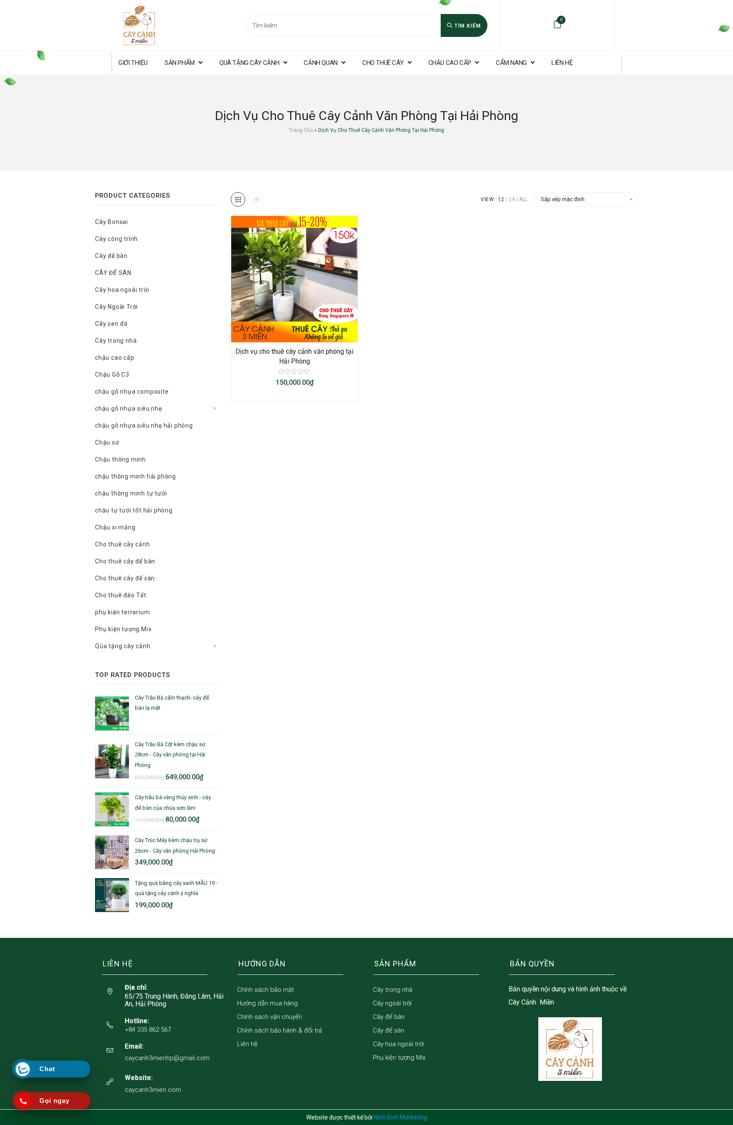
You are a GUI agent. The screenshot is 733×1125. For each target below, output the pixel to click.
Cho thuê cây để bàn (125, 561)
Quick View (303, 333)
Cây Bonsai (111, 221)
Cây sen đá (111, 323)
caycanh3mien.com (153, 1090)
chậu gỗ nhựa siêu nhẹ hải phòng (144, 425)
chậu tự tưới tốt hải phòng (134, 510)
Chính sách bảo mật (265, 989)
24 (512, 199)
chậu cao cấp (114, 357)
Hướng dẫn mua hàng (267, 1003)
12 (501, 199)
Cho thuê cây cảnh (122, 544)
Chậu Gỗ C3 (112, 374)
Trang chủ (301, 130)
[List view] (256, 199)
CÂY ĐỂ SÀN (113, 272)
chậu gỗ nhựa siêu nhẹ (128, 408)
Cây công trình (116, 238)
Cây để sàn (388, 1030)
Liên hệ (247, 1044)
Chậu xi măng (115, 527)
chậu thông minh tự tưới (131, 493)
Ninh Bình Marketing (400, 1117)
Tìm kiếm (467, 26)
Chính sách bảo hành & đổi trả (279, 1030)
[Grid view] (238, 199)
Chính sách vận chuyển (269, 1017)
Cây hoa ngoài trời (122, 289)
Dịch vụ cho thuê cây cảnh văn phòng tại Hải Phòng (294, 356)
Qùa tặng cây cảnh (123, 646)
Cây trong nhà (116, 340)
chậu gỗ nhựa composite (132, 391)
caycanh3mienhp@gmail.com (167, 1058)
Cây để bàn (111, 255)
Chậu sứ (107, 442)
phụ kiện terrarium (122, 612)
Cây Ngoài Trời (116, 306)
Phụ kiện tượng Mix (123, 629)
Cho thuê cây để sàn (125, 578)
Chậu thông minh (120, 459)
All (523, 199)
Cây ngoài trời (392, 1003)
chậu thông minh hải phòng (135, 476)
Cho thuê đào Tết (120, 595)
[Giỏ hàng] (557, 24)
